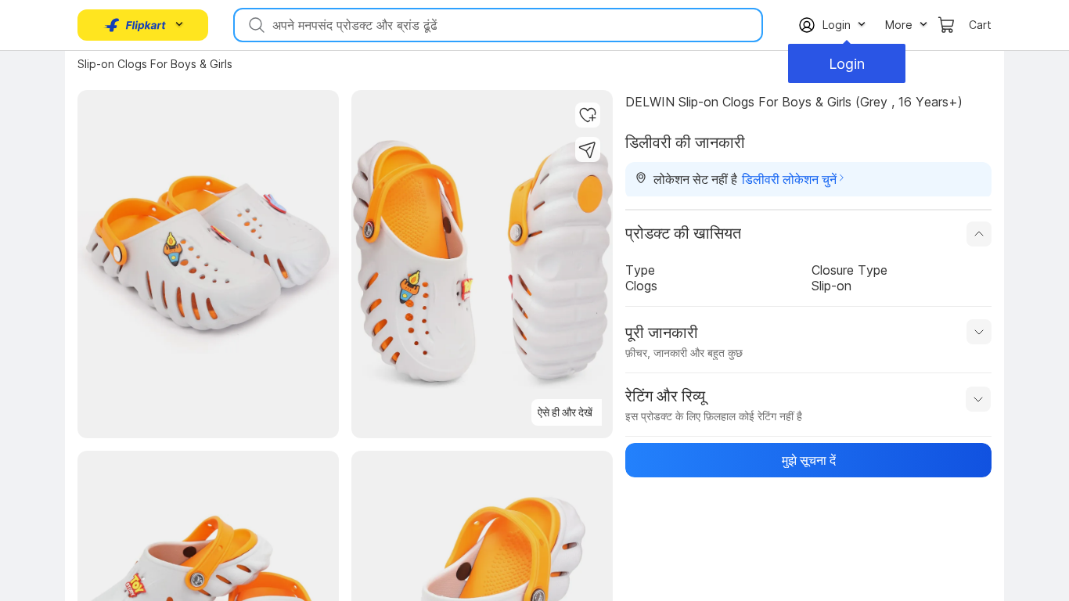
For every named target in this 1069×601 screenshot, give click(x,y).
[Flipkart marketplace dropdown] (135, 25)
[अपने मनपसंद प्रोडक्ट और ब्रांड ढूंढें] (255, 25)
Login (847, 64)
